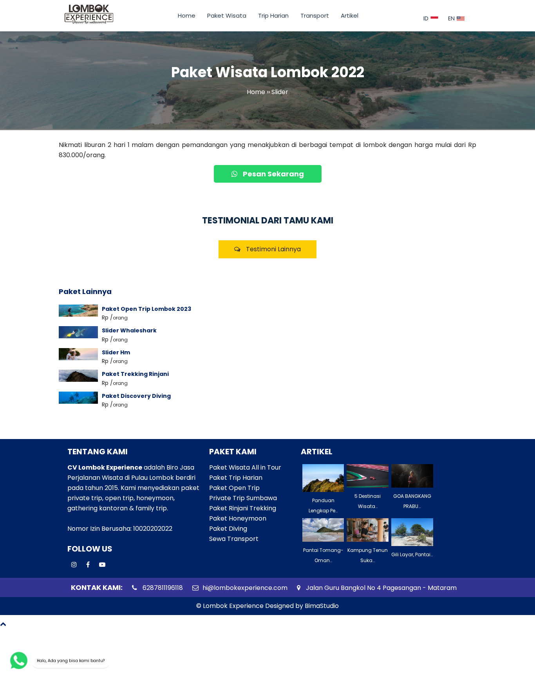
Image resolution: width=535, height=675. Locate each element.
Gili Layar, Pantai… (412, 554)
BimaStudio (322, 605)
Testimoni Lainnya (272, 249)
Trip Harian (273, 15)
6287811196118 (162, 587)
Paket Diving (228, 528)
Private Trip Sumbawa (243, 498)
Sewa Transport (233, 538)
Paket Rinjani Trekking (242, 508)
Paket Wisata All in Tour (245, 467)
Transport (314, 15)
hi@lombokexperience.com (244, 587)
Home (186, 15)
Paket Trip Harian (235, 477)
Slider (279, 92)
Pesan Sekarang (272, 174)
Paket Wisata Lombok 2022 (267, 72)
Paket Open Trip (234, 487)
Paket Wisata (226, 15)
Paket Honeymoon (237, 518)
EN (451, 18)
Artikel (349, 15)
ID (425, 18)
